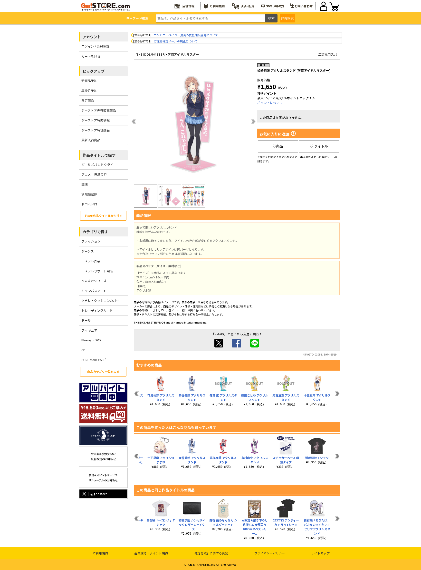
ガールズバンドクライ (97, 164)
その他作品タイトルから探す (103, 216)
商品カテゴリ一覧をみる (103, 371)
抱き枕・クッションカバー (100, 300)
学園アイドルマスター (183, 54)
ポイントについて (270, 102)
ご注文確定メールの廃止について (176, 41)
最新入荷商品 (90, 140)
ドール (86, 320)
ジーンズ (87, 251)
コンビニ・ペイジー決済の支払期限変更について (186, 35)
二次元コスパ (327, 54)
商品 (279, 146)
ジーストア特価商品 (95, 130)
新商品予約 (89, 80)
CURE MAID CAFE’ (93, 359)
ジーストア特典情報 (95, 120)
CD (83, 350)
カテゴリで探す (95, 231)
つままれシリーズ (93, 280)
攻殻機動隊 (89, 194)
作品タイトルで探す (99, 155)
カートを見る (90, 56)
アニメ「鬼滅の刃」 (95, 174)
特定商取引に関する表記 (211, 553)
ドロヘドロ (89, 204)
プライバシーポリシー (269, 553)
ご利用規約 (100, 553)
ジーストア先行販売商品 (98, 110)
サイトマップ (320, 553)
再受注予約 (89, 90)
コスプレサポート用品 (97, 271)
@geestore (98, 493)
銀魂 (84, 184)
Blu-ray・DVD (91, 340)
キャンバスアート (93, 290)
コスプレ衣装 (90, 261)
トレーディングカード (97, 310)
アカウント (92, 36)
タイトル (321, 146)
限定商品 (87, 100)
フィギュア (89, 330)
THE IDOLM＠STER (150, 54)
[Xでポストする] (218, 346)
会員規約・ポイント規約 (151, 553)
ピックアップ (94, 71)
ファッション (90, 241)
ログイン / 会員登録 (95, 46)
